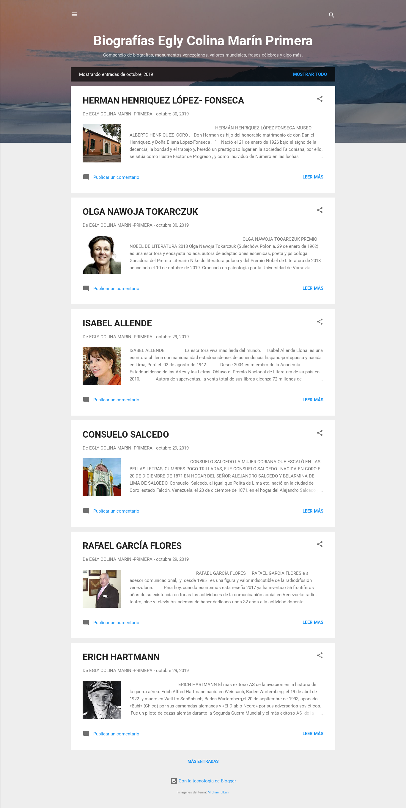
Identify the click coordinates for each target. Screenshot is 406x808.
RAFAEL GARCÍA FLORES (132, 546)
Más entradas (203, 761)
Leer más (313, 177)
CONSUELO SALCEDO (126, 434)
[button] (319, 99)
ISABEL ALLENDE (117, 323)
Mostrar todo (310, 74)
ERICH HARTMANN (121, 657)
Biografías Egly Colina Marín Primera (203, 40)
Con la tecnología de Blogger (206, 781)
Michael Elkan (218, 792)
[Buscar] (331, 16)
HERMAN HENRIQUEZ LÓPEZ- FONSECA (163, 100)
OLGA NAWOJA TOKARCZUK (140, 211)
